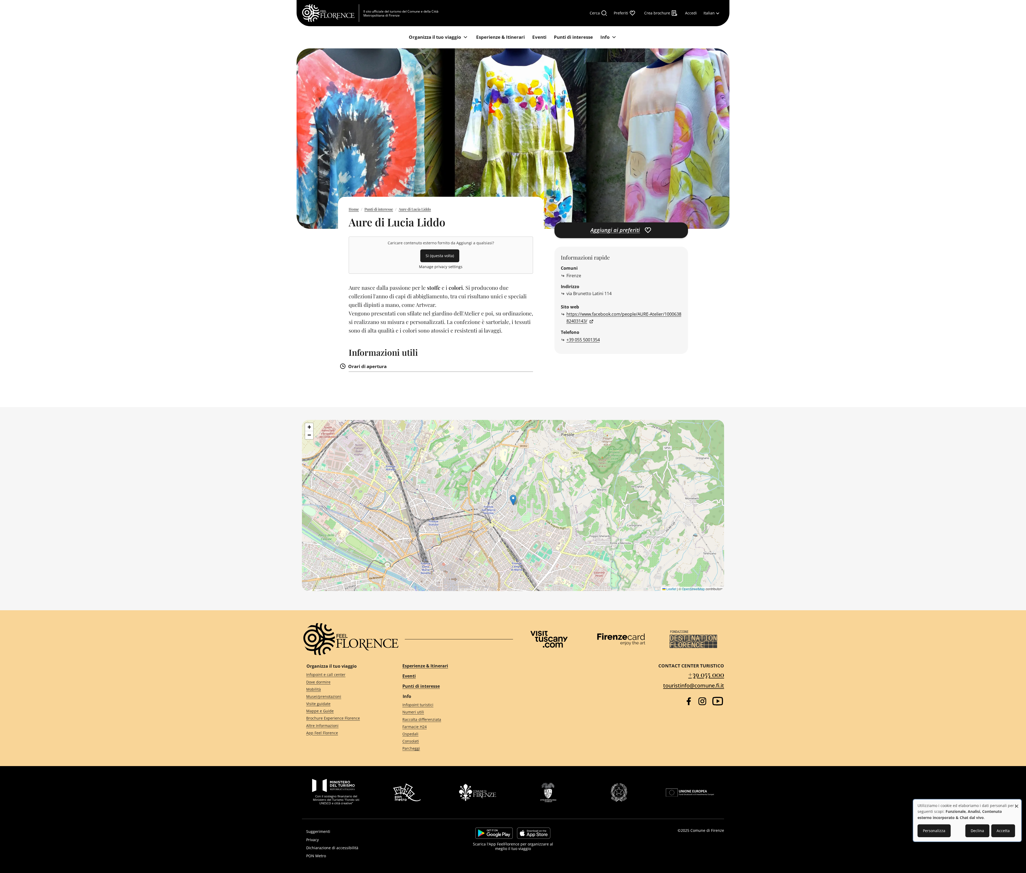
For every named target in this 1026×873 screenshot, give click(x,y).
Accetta (1003, 830)
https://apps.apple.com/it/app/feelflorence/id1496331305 (533, 833)
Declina (977, 830)
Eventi (409, 676)
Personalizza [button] (934, 830)
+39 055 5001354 (583, 340)
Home (354, 209)
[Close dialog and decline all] (1017, 803)
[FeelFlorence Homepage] (330, 13)
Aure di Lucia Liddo (415, 209)
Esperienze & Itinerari (425, 666)
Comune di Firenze (707, 830)
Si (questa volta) (440, 255)
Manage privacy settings (441, 266)
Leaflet (671, 588)
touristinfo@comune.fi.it (693, 685)
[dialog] (967, 820)
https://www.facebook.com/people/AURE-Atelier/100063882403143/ (623, 317)
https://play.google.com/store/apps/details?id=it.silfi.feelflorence (494, 833)
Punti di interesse (378, 209)
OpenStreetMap (693, 588)
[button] (513, 500)
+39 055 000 (706, 674)
